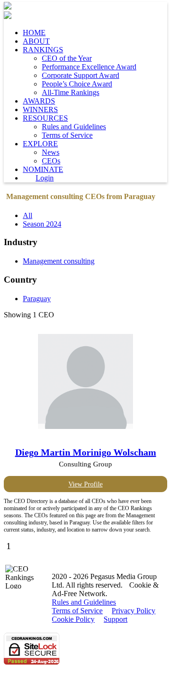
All (27, 215)
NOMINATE (43, 169)
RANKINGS (43, 50)
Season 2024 (42, 224)
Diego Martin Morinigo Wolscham (85, 452)
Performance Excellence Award (89, 67)
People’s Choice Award (77, 84)
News (50, 152)
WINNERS (40, 109)
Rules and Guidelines (74, 127)
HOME (34, 33)
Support (115, 619)
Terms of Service (67, 135)
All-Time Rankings (70, 92)
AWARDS (39, 101)
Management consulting (59, 261)
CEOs (51, 161)
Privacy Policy (133, 611)
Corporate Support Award (80, 75)
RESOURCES (45, 118)
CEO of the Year (67, 58)
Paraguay (37, 299)
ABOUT (36, 41)
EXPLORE (40, 144)
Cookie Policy (73, 619)
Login (45, 178)
